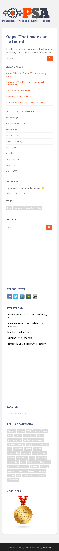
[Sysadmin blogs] (23, 512)
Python (25, 466)
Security (11, 471)
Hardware (26, 453)
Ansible (21, 431)
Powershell (33, 462)
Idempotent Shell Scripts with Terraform (25, 102)
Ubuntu (11, 475)
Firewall (28, 449)
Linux (8, 147)
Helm (35, 453)
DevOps (10, 135)
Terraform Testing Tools (18, 90)
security (29, 208)
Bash (8, 165)
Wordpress (13, 479)
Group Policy (13, 453)
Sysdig (31, 471)
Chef (26, 435)
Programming (14, 466)
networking (18, 208)
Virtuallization (29, 475)
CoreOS (11, 444)
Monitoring (41, 457)
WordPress (47, 547)
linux (9, 208)
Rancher (34, 466)
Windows (10, 159)
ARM (29, 431)
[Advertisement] (31, 258)
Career (9, 171)
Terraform (40, 471)
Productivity (12, 141)
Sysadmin (11, 117)
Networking (13, 462)
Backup (36, 431)
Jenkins (43, 453)
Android (11, 431)
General (10, 129)
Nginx (23, 462)
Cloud (9, 153)
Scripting (44, 466)
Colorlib (27, 547)
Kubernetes (22, 457)
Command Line (13, 123)
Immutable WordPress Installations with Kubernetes (25, 83)
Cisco (32, 435)
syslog (38, 208)
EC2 (9, 449)
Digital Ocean (33, 444)
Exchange (18, 449)
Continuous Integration (33, 440)
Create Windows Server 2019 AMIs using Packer (26, 74)
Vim (18, 475)
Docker (44, 444)
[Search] (50, 58)
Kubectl (11, 457)
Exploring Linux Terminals (18, 96)
